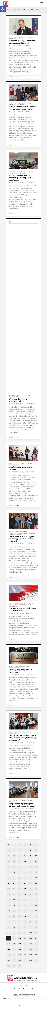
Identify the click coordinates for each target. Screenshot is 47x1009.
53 (36, 889)
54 (9, 894)
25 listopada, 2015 (16, 182)
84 (9, 922)
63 (25, 900)
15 (25, 856)
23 (36, 861)
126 (8, 960)
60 (8, 900)
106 (30, 938)
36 (8, 878)
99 (25, 933)
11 (36, 850)
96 (8, 933)
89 (36, 922)
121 (14, 955)
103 (14, 938)
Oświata (20, 172)
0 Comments (27, 111)
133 (14, 966)
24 (9, 867)
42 (9, 883)
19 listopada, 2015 (16, 543)
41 (36, 878)
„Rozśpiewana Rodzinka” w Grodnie (20, 468)
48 (9, 889)
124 (30, 955)
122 (19, 955)
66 (8, 905)
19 (14, 861)
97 (14, 933)
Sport (11, 666)
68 (19, 905)
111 (25, 944)
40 (30, 878)
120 (8, 955)
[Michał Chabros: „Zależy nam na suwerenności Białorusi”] (23, 26)
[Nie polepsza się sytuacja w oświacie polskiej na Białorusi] (23, 789)
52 (30, 889)
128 (19, 960)
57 (25, 894)
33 (25, 872)
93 (25, 927)
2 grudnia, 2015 (15, 45)
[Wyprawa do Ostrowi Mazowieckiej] (23, 307)
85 (14, 922)
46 (30, 883)
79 (14, 916)
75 (25, 911)
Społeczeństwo (15, 37)
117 (25, 949)
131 (36, 960)
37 (14, 878)
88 (30, 922)
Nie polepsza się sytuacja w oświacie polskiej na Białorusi (22, 805)
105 (25, 938)
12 (8, 856)
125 (36, 955)
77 (36, 911)
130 (30, 960)
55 (14, 894)
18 (8, 861)
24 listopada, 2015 (16, 404)
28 (30, 867)
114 (8, 949)
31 (14, 872)
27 (25, 867)
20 (19, 861)
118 (30, 949)
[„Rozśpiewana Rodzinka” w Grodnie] (23, 453)
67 (14, 905)
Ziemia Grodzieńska (16, 104)
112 (30, 944)
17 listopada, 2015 (16, 674)
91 (14, 927)
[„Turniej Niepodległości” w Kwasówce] (23, 655)
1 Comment (26, 45)
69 (25, 905)
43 (14, 883)
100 (30, 933)
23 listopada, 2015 (16, 472)
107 (36, 938)
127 (14, 960)
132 (8, 966)
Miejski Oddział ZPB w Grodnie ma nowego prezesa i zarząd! (22, 108)
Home (8, 10)
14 (19, 856)
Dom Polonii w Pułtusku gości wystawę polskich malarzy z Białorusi (22, 539)
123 (25, 955)
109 (14, 944)
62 (19, 900)
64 (30, 900)
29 (36, 867)
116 (19, 949)
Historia (12, 172)
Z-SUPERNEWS (27, 37)
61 (14, 900)
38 (19, 878)
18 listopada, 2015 (16, 613)
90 (8, 927)
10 (30, 850)
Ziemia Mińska (14, 38)
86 (19, 922)
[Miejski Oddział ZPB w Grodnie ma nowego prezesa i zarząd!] (23, 92)
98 (19, 933)
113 (36, 944)
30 (8, 872)
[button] (3, 9)
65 (36, 900)
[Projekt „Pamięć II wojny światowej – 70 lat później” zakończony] (23, 160)
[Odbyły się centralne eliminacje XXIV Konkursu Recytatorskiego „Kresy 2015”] (23, 721)
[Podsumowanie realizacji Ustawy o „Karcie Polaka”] (23, 593)
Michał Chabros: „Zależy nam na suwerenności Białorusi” (22, 42)
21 (25, 861)
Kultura (12, 464)
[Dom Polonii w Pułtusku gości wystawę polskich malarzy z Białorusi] (23, 521)
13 (14, 856)
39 (25, 878)
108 (8, 944)
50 (19, 889)
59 (36, 894)
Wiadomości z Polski (25, 395)
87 (25, 922)
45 (25, 883)
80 (19, 916)
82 (30, 916)
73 (14, 911)
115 (14, 949)
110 (19, 944)
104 (19, 938)
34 (30, 872)
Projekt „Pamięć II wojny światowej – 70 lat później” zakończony (20, 178)
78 (9, 916)
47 (36, 883)
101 (36, 933)
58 (30, 894)
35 (36, 872)
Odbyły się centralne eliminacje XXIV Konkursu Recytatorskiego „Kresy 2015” (23, 738)
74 (19, 911)
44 (19, 883)
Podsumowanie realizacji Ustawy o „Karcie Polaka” (23, 609)
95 (36, 927)
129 (25, 960)
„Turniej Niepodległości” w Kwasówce (20, 670)
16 (30, 856)
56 (19, 894)
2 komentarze (30, 808)
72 (9, 911)
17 (36, 856)
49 (14, 889)
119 (36, 949)
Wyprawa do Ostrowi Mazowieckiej (18, 400)
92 (19, 927)
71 (36, 905)
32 (19, 872)
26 (19, 867)
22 (30, 861)
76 (30, 911)
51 (25, 889)
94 (30, 927)
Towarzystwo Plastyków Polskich (18, 532)
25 (14, 867)
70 (30, 905)
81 (25, 916)
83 (36, 916)
